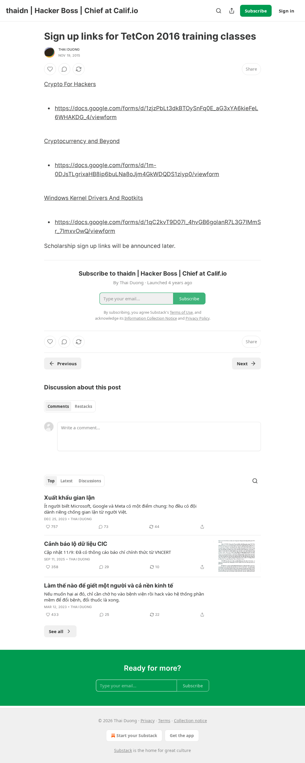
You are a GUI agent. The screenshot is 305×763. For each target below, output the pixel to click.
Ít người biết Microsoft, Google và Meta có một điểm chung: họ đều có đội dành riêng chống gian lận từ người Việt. (120, 509)
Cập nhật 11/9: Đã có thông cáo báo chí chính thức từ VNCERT (107, 552)
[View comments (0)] (64, 69)
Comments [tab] (58, 406)
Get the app (182, 735)
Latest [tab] (66, 481)
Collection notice (190, 720)
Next (242, 363)
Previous (67, 363)
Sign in (286, 11)
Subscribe (256, 11)
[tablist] (70, 406)
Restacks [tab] (83, 406)
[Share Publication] (232, 11)
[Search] (219, 11)
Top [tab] (51, 481)
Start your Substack (136, 735)
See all (56, 631)
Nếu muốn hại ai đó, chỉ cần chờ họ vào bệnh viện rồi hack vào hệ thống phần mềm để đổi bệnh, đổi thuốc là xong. (124, 597)
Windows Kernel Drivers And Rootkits (93, 198)
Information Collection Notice (151, 318)
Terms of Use (181, 312)
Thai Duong (69, 49)
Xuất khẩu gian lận (69, 497)
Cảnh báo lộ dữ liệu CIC (75, 543)
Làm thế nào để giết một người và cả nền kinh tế (108, 585)
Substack (123, 750)
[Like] (50, 69)
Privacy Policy (197, 318)
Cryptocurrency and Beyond (82, 141)
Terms (164, 720)
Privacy (148, 720)
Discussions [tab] (90, 481)
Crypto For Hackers (70, 84)
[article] (152, 512)
